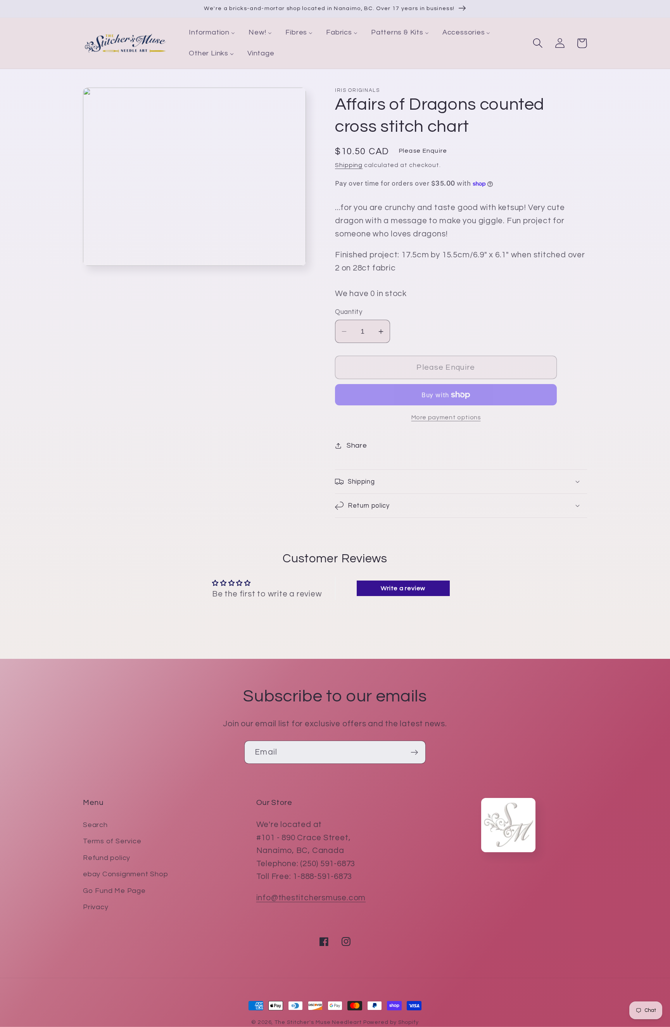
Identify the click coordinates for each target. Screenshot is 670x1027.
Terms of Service (112, 841)
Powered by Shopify (391, 1022)
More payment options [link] (446, 417)
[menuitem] (212, 32)
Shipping (349, 165)
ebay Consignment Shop (125, 874)
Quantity (348, 311)
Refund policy (106, 858)
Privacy (95, 907)
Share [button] (357, 445)
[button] (538, 43)
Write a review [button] (403, 588)
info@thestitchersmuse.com (311, 898)
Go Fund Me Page (114, 890)
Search (95, 825)
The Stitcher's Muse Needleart (318, 1022)
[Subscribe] (414, 752)
